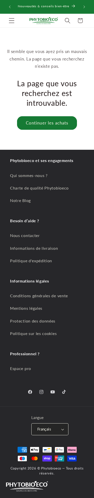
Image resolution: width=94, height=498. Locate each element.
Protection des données (32, 320)
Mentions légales (26, 308)
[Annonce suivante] (84, 6)
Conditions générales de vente (39, 295)
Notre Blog (20, 200)
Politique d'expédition (31, 260)
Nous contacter (25, 235)
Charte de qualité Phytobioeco (39, 188)
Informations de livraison (34, 248)
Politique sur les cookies (33, 333)
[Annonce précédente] (9, 6)
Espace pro (20, 368)
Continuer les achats (47, 123)
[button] (11, 20)
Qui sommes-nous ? (29, 175)
